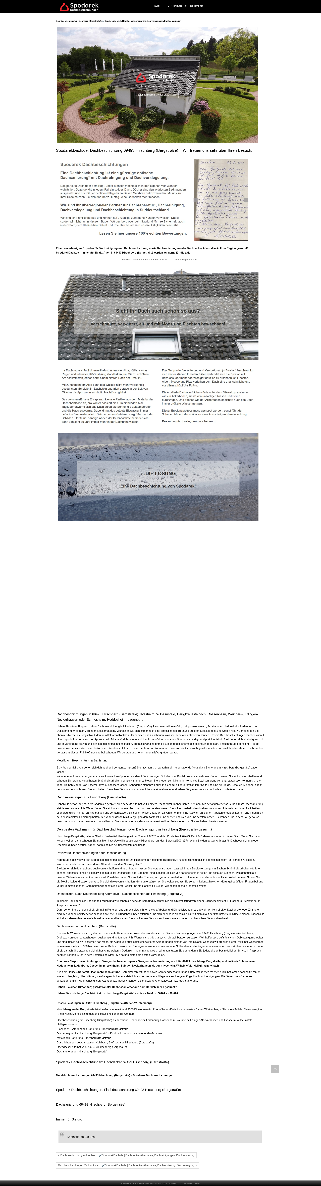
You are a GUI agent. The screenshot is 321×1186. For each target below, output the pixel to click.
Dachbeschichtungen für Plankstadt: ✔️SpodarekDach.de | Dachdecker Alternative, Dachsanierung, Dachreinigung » (127, 1165)
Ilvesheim (159, 726)
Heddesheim (231, 726)
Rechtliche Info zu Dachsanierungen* (167, 1183)
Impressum (188, 1183)
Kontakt (197, 1183)
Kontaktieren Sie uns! (81, 1137)
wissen (146, 812)
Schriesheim (214, 726)
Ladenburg (246, 726)
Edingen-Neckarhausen (100, 730)
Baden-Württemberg (117, 836)
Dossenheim (64, 730)
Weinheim (79, 730)
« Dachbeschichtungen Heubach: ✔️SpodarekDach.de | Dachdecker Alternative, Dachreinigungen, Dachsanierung (126, 1155)
